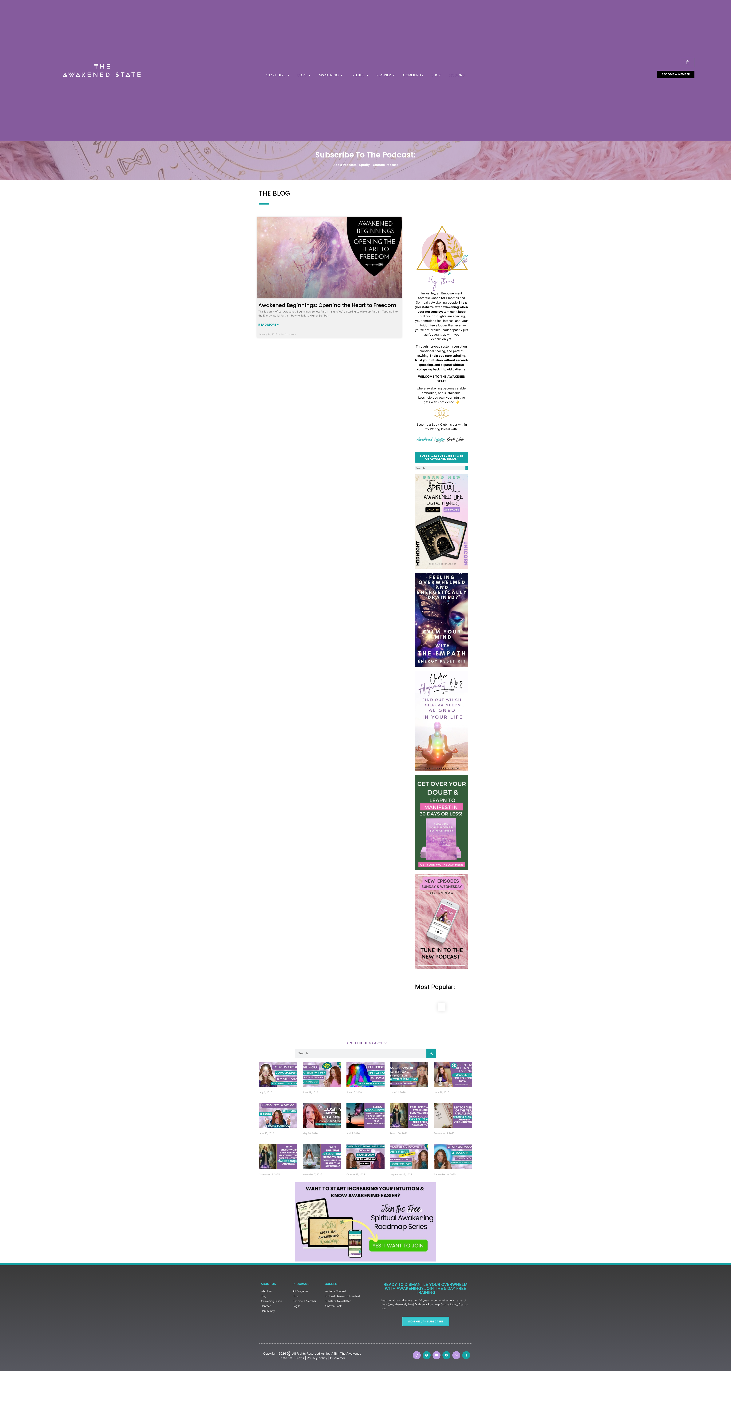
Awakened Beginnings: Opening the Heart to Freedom (327, 305)
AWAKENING (329, 75)
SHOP (436, 75)
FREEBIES (358, 75)
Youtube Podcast (385, 165)
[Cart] (687, 62)
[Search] (466, 468)
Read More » (268, 324)
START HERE (275, 75)
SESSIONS (457, 75)
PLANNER (384, 75)
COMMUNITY (413, 75)
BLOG (302, 75)
